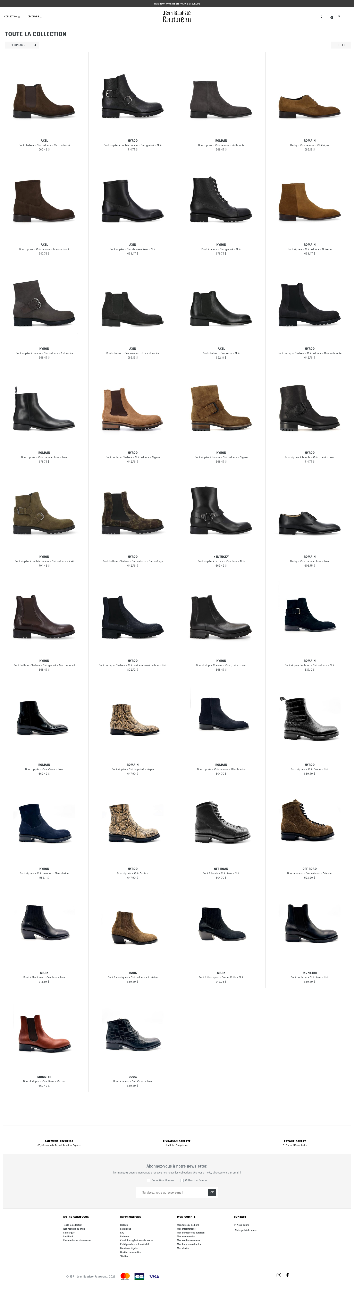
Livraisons (125, 1228)
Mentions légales (129, 1248)
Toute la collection (72, 1224)
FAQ (122, 1232)
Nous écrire (242, 1224)
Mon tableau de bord (188, 1224)
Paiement (125, 1236)
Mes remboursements (188, 1240)
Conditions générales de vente (136, 1240)
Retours (124, 1224)
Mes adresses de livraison (191, 1232)
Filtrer (341, 44)
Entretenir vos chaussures (77, 1240)
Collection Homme (163, 1180)
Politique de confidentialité (134, 1244)
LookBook (68, 1236)
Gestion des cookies (130, 1252)
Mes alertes (183, 1248)
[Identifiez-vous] (321, 16)
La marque (69, 1232)
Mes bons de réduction (189, 1244)
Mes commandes (186, 1236)
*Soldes (124, 1256)
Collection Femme (196, 1180)
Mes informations (186, 1228)
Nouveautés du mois (74, 1228)
